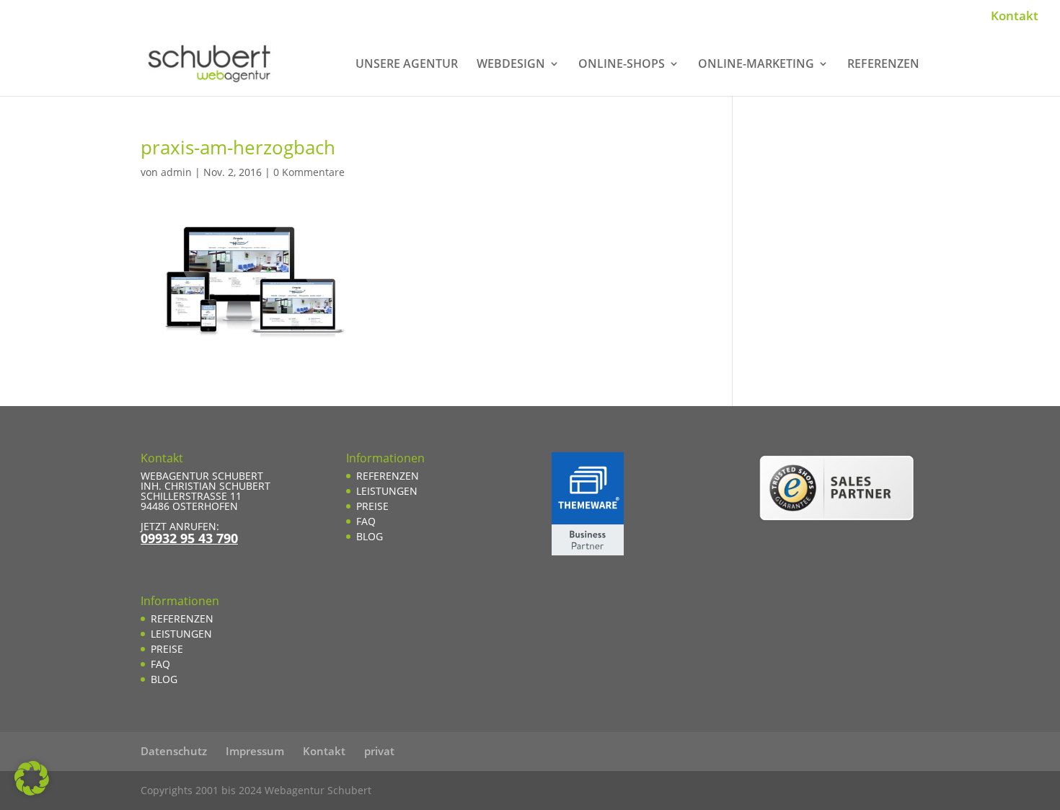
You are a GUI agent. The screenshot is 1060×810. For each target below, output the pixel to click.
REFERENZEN (883, 64)
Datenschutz (174, 751)
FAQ (160, 664)
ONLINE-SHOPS (621, 64)
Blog (164, 679)
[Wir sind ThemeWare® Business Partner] (588, 551)
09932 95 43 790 (189, 538)
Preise (167, 649)
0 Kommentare (309, 172)
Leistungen (181, 633)
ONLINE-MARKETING (756, 64)
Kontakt (1014, 16)
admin (176, 172)
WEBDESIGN (511, 64)
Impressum (255, 751)
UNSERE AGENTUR (406, 64)
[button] (31, 778)
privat (379, 751)
